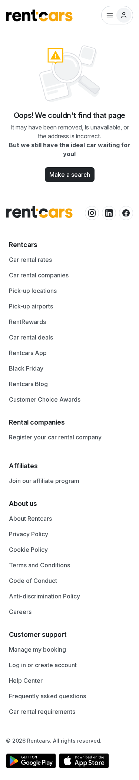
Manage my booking (37, 649)
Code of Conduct (33, 580)
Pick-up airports (31, 306)
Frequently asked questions (47, 696)
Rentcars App (28, 353)
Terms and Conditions (39, 565)
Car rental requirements (42, 711)
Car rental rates (30, 259)
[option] (69, 244)
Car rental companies (39, 275)
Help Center (26, 680)
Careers (20, 611)
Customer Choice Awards (44, 399)
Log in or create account (43, 665)
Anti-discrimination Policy (44, 596)
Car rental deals (31, 337)
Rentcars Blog (28, 384)
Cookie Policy (28, 549)
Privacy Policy (28, 534)
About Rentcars (30, 518)
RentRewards (27, 321)
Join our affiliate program (44, 480)
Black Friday (26, 368)
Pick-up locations (33, 290)
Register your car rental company (55, 437)
